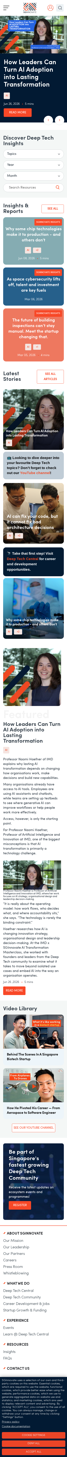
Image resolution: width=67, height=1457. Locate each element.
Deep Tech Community (22, 1297)
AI (7, 95)
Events (8, 1328)
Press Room (13, 1267)
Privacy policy (11, 1422)
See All (52, 208)
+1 (37, 347)
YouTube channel (35, 473)
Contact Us (18, 1369)
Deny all (34, 1443)
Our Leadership (16, 1247)
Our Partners (14, 1254)
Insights (9, 1352)
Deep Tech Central (22, 559)
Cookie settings (33, 1435)
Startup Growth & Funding (25, 1310)
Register (20, 1205)
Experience (17, 1321)
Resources (17, 1345)
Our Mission (13, 1241)
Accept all (33, 1451)
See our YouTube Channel (34, 1127)
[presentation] (48, 120)
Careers (9, 1260)
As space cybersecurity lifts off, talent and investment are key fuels (33, 285)
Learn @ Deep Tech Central (26, 1334)
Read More (17, 112)
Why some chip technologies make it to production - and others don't (34, 235)
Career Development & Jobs (26, 1304)
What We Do (18, 1284)
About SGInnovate (25, 1234)
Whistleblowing (16, 1273)
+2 (37, 250)
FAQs (7, 1358)
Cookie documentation (16, 1426)
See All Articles (50, 377)
